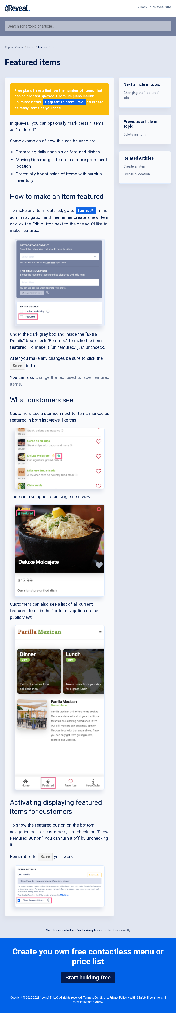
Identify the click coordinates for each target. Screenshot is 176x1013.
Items (83, 210)
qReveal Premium (57, 96)
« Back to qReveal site (154, 7)
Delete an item (135, 134)
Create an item (135, 166)
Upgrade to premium (63, 102)
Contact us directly (115, 930)
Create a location (137, 174)
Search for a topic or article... (31, 26)
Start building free (88, 977)
